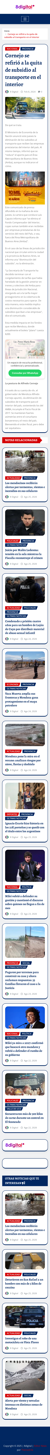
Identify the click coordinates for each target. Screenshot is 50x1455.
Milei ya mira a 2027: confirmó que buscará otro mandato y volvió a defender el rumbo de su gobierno (24, 1049)
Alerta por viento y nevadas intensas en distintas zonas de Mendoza (23, 1405)
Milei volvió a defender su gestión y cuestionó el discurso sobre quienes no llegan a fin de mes (24, 902)
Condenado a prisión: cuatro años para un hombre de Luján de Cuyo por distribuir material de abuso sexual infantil (24, 627)
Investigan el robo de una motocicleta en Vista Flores (22, 1340)
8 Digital (14, 91)
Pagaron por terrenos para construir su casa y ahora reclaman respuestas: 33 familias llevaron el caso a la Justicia (22, 980)
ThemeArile (27, 1449)
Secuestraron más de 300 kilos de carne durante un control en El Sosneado (24, 1118)
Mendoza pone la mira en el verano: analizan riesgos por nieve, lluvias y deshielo (23, 760)
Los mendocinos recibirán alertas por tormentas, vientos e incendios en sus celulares (25, 487)
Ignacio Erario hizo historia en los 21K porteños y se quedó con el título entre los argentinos (24, 827)
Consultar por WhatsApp (25, 373)
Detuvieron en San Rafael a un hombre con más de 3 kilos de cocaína (24, 1284)
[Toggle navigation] (25, 19)
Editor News (40, 1445)
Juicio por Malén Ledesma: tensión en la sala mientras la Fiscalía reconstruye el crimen (24, 554)
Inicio (6, 30)
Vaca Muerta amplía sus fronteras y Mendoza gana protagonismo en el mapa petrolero (21, 700)
